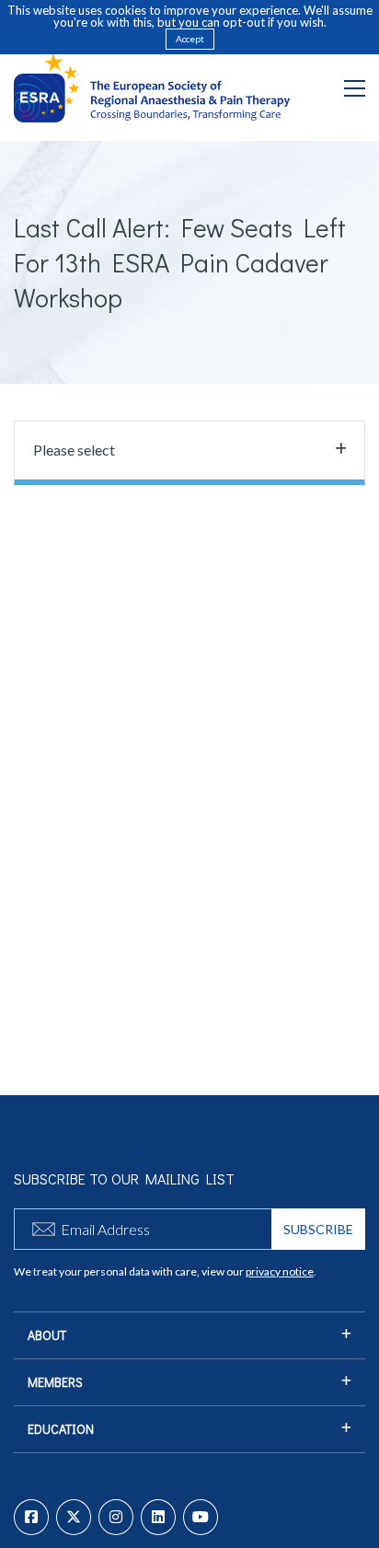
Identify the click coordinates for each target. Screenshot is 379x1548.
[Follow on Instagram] (115, 1517)
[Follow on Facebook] (31, 1517)
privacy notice (280, 1271)
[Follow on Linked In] (158, 1517)
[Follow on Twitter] (73, 1517)
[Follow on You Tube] (200, 1517)
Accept (190, 38)
